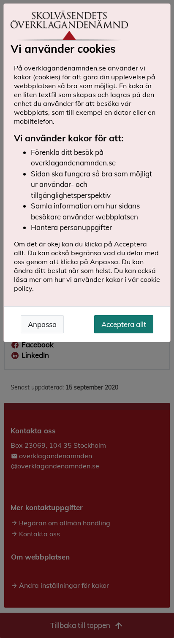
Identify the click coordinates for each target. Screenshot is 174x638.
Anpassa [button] (42, 324)
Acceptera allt (123, 324)
